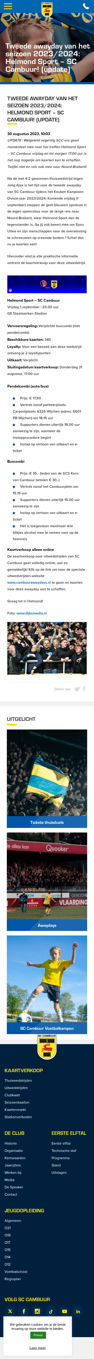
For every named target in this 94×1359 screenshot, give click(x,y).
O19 (7, 1235)
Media (9, 1179)
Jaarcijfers (13, 1165)
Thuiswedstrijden (18, 1080)
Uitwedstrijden (16, 1087)
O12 (7, 1264)
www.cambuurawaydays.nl (29, 582)
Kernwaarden (15, 1157)
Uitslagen (59, 1172)
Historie (11, 1143)
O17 (7, 1242)
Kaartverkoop (24, 1070)
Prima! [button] (38, 1335)
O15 (7, 1249)
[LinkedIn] (78, 1311)
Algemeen (13, 1220)
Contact (11, 1194)
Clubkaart (12, 1094)
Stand (56, 1165)
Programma (61, 1157)
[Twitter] (10, 1311)
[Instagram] (37, 1311)
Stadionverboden (18, 1116)
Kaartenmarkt (15, 1109)
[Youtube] (64, 1311)
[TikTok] (50, 1311)
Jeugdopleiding (24, 1210)
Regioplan (13, 1278)
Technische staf (64, 1150)
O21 (7, 1227)
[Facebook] (23, 1311)
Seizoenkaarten (17, 1102)
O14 (7, 1256)
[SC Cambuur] (47, 9)
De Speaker (14, 1186)
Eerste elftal (69, 1133)
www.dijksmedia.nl (31, 613)
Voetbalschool (16, 1271)
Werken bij (13, 1172)
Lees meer (37, 1348)
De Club (14, 1133)
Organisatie (14, 1150)
